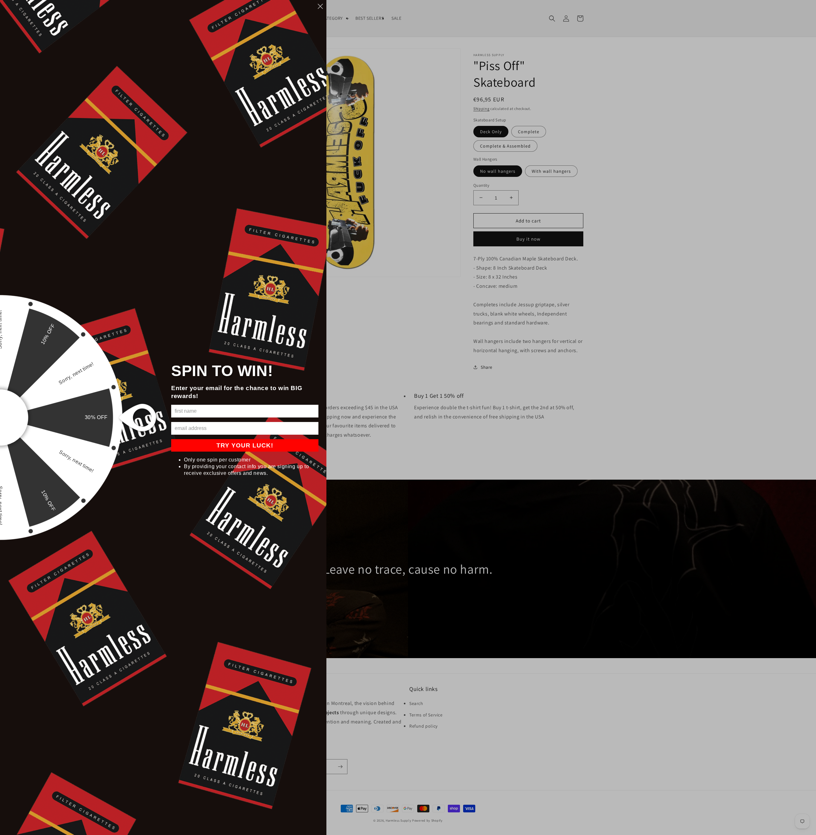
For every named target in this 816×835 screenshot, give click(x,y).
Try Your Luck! (244, 445)
